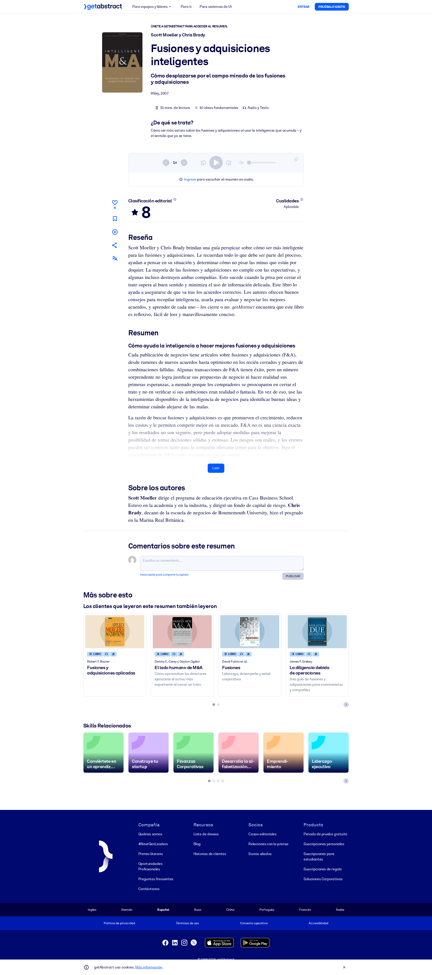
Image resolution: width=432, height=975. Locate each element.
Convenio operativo (254, 923)
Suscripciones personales (324, 844)
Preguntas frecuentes (155, 879)
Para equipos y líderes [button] (149, 6)
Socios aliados (259, 854)
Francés (305, 909)
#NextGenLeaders (153, 844)
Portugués (266, 909)
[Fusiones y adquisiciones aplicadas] (114, 631)
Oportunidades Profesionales (150, 866)
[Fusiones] (249, 631)
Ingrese (190, 179)
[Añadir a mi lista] (114, 232)
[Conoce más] (175, 199)
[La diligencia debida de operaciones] (317, 631)
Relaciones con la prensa (268, 844)
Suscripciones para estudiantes (319, 856)
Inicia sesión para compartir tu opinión (164, 574)
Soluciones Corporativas (323, 879)
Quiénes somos (150, 834)
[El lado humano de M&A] (182, 631)
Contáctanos (149, 889)
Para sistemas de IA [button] (216, 6)
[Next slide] (346, 704)
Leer (215, 468)
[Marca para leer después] (114, 218)
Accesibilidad (318, 923)
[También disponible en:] (114, 258)
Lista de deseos (206, 834)
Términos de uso (187, 923)
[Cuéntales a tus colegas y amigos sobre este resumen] (114, 245)
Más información (148, 967)
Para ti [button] (186, 6)
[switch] (216, 162)
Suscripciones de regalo (323, 869)
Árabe (340, 909)
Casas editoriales (262, 834)
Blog (197, 844)
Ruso (197, 909)
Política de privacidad (119, 923)
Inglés (92, 909)
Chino (230, 909)
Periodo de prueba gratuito (325, 834)
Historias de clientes (210, 854)
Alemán (126, 909)
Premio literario (150, 854)
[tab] (213, 704)
